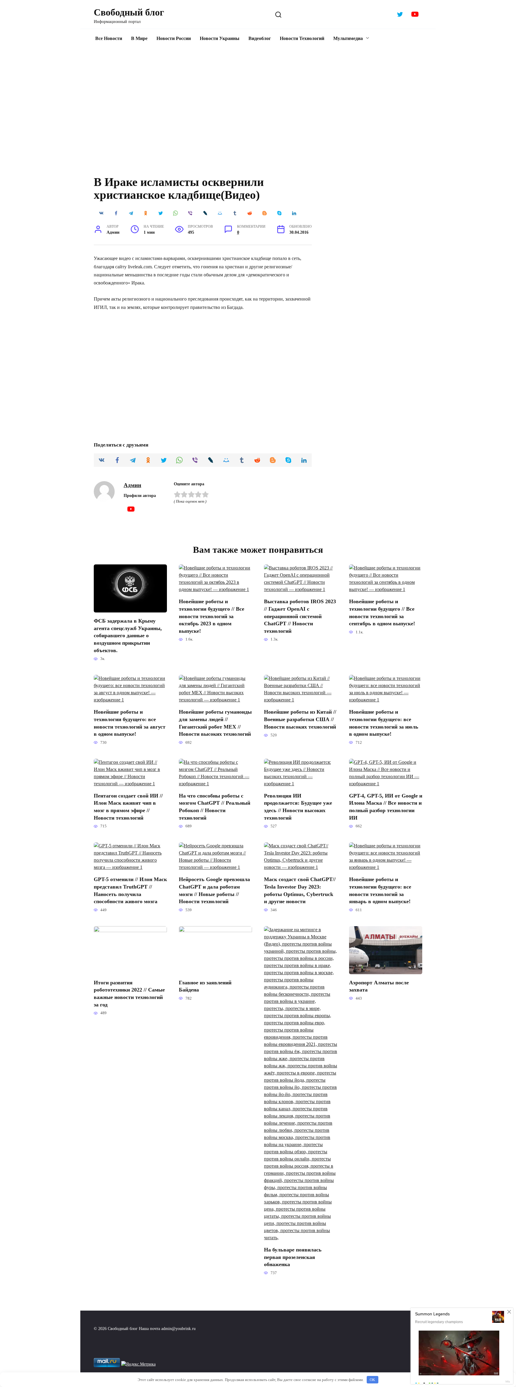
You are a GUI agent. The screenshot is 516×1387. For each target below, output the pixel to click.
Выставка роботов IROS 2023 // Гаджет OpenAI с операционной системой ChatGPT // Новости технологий (300, 616)
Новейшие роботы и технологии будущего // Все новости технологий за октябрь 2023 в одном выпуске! (211, 616)
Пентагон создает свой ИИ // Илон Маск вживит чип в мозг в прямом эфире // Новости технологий (128, 807)
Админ (132, 485)
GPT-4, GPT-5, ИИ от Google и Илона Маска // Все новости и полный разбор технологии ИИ (385, 807)
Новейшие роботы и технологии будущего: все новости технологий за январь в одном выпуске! (380, 890)
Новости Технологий (302, 38)
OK (372, 1379)
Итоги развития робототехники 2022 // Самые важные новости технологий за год (129, 994)
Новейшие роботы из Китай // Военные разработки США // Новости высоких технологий (300, 719)
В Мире (139, 38)
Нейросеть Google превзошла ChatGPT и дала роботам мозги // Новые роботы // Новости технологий (214, 890)
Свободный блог (129, 12)
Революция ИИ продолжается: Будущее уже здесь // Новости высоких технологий (298, 807)
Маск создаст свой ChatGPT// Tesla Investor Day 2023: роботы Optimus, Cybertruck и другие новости (300, 890)
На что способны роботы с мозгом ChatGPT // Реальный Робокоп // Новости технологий (214, 807)
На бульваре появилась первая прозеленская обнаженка (293, 1257)
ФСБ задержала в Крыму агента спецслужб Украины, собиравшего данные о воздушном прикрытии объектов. (128, 635)
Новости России (173, 38)
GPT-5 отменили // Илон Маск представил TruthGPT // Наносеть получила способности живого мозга (130, 890)
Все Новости (108, 38)
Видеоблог (259, 38)
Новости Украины (219, 38)
